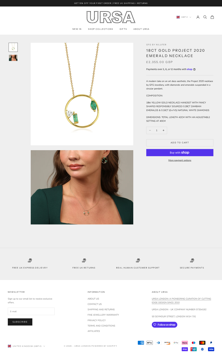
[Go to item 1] (13, 47)
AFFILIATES (94, 331)
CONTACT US (95, 304)
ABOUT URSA (141, 29)
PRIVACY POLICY (97, 320)
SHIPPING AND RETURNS (101, 309)
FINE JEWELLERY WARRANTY (103, 314)
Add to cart (180, 142)
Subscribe (20, 321)
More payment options (179, 160)
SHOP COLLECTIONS (100, 29)
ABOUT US (93, 298)
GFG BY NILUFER (156, 44)
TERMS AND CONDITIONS (101, 325)
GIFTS (123, 29)
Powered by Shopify (104, 346)
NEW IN (77, 29)
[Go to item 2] (13, 57)
